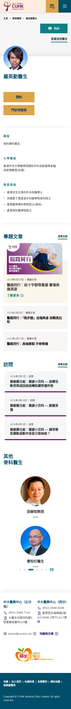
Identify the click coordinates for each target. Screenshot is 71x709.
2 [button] (25, 570)
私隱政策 (29, 681)
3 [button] (31, 570)
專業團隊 (16, 18)
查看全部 (63, 236)
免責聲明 (42, 681)
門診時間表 (19, 110)
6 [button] (46, 570)
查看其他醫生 (59, 39)
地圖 (5, 681)
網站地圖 (55, 681)
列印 (56, 28)
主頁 (5, 18)
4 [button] (37, 570)
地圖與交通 (46, 633)
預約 (19, 97)
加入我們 (16, 681)
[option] (35, 496)
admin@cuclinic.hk (20, 633)
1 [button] (20, 570)
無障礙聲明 (9, 685)
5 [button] (41, 570)
